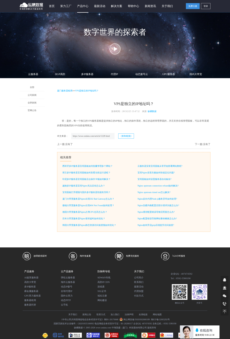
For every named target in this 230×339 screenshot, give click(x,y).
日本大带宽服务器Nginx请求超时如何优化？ (83, 218)
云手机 (64, 305)
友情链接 (143, 314)
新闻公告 (86, 314)
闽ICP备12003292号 (160, 319)
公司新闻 (32, 95)
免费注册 (192, 6)
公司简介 (138, 277)
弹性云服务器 (68, 277)
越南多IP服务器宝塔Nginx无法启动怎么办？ (83, 186)
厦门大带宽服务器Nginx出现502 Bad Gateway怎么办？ (88, 199)
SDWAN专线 (103, 277)
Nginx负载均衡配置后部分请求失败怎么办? (158, 205)
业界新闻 (32, 103)
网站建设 (102, 300)
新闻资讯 (150, 6)
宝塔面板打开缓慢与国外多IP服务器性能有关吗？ (86, 192)
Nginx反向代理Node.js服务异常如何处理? (157, 199)
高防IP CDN (103, 282)
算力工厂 (66, 6)
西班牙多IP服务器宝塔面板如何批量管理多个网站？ (87, 166)
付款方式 (138, 295)
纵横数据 (152, 111)
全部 (32, 87)
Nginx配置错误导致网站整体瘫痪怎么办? (157, 218)
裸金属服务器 (31, 291)
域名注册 (102, 295)
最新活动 (99, 6)
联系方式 (101, 314)
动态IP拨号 (66, 286)
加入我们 (115, 314)
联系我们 (138, 282)
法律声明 (129, 314)
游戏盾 (101, 286)
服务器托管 (30, 305)
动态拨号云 (141, 74)
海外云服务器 (68, 282)
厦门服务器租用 (64, 91)
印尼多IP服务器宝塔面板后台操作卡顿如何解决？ (86, 179)
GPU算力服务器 (32, 295)
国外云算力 (67, 295)
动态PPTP (66, 300)
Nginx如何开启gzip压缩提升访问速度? (156, 225)
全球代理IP (66, 291)
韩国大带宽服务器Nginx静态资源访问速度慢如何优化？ (89, 225)
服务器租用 (30, 300)
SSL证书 (101, 291)
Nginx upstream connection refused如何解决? (158, 186)
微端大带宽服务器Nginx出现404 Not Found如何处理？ (88, 205)
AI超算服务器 (31, 277)
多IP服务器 (87, 74)
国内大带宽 (195, 74)
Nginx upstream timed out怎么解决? (154, 192)
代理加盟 (138, 291)
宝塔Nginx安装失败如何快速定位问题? (156, 172)
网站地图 (157, 314)
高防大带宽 (30, 282)
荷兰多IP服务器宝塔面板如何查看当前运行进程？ (86, 172)
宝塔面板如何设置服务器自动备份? (154, 179)
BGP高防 (60, 74)
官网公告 (32, 110)
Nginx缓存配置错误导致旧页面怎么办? (156, 212)
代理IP (114, 74)
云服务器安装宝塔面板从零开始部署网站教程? (160, 166)
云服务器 (33, 74)
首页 (52, 6)
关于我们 (72, 314)
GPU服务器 (168, 74)
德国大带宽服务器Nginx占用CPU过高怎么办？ (84, 212)
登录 (206, 6)
